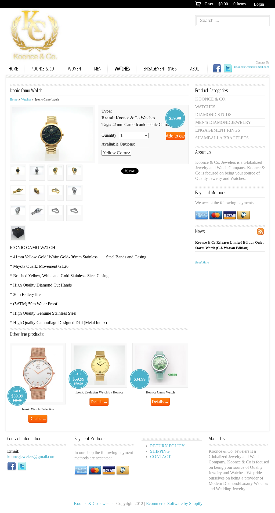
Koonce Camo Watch (160, 392)
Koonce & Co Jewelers (41, 35)
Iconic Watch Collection (38, 409)
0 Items (239, 4)
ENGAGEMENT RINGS (160, 69)
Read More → (204, 262)
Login (259, 4)
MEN (97, 69)
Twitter (227, 68)
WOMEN (74, 69)
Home (13, 99)
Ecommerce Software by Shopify (174, 503)
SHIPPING (160, 451)
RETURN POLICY (167, 446)
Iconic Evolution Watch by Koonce (99, 392)
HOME (13, 69)
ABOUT (195, 69)
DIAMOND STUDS (213, 114)
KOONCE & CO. (43, 69)
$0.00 (223, 4)
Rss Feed (260, 231)
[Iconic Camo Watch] (52, 133)
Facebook (217, 68)
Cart (208, 4)
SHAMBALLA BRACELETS (222, 138)
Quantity (109, 135)
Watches (26, 99)
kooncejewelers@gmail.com (251, 66)
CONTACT (160, 456)
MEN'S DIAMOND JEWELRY (223, 122)
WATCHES (122, 69)
